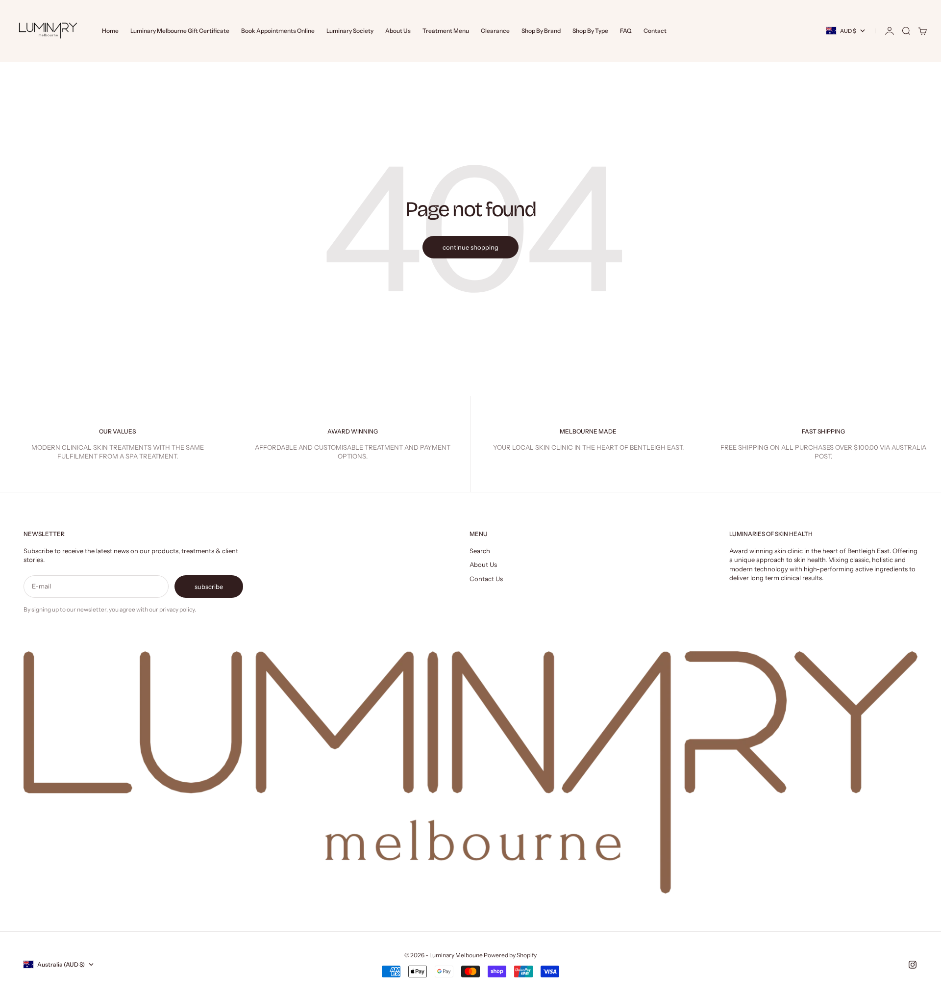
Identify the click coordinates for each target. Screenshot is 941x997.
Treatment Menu (445, 30)
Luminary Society (349, 30)
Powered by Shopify (510, 955)
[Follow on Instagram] (912, 965)
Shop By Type (590, 30)
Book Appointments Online (278, 30)
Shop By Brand (541, 30)
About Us (398, 30)
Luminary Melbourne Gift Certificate (179, 30)
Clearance (495, 30)
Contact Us (486, 579)
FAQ (626, 30)
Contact (655, 30)
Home (110, 30)
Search (480, 551)
